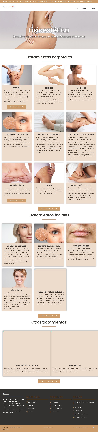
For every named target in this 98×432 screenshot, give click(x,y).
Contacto (84, 8)
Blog (77, 8)
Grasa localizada (16, 185)
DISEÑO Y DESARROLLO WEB (81, 427)
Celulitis (16, 88)
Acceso (93, 8)
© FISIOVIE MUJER (48, 427)
